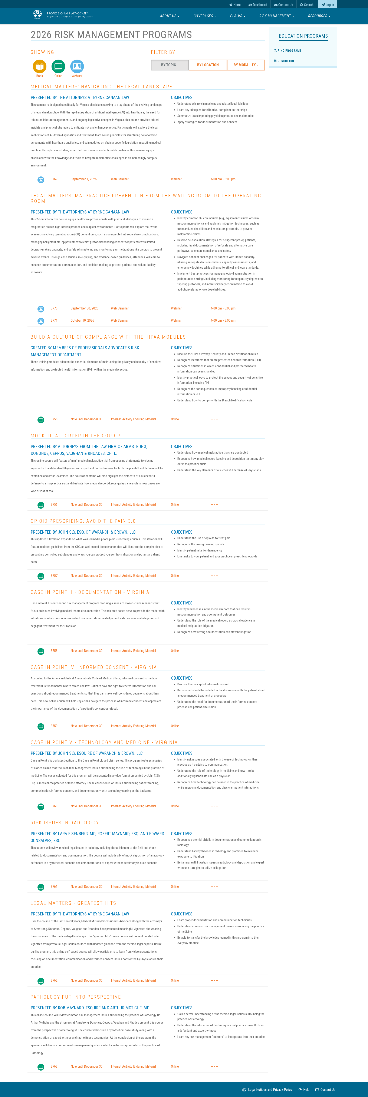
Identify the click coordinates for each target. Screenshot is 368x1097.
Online (58, 76)
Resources (317, 16)
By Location (208, 65)
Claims (236, 16)
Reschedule (286, 61)
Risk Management (275, 16)
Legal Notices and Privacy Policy (269, 1090)
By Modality (245, 65)
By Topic (169, 65)
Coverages (203, 16)
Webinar (77, 76)
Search (308, 5)
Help (305, 1090)
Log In (329, 5)
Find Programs (289, 50)
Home (237, 5)
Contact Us (285, 5)
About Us (168, 16)
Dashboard (259, 5)
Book (39, 76)
